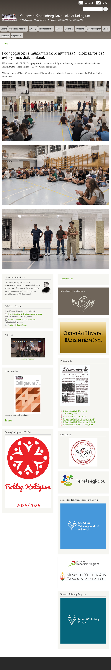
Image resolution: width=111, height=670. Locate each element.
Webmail (89, 3)
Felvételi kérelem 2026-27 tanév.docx (22, 319)
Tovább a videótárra (27, 358)
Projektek (15, 36)
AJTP (31, 29)
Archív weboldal (66, 278)
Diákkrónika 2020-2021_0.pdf (74, 416)
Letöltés (106, 28)
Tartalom (8, 420)
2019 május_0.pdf (70, 413)
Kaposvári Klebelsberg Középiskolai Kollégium (54, 15)
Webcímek (80, 28)
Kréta (105, 3)
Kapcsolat (5, 35)
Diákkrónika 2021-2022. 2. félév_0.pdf (78, 424)
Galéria (67, 29)
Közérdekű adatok (16, 29)
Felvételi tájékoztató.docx (17, 325)
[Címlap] (9, 18)
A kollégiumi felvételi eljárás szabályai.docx (25, 314)
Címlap (4, 28)
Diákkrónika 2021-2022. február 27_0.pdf (79, 422)
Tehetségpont (44, 29)
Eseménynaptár (94, 28)
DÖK (57, 29)
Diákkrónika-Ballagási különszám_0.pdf (78, 419)
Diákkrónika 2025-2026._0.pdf (75, 411)
